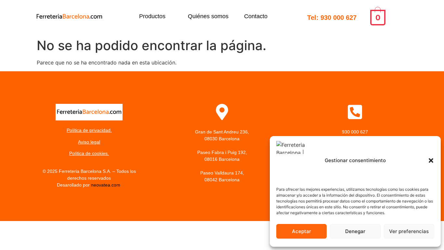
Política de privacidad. (89, 130)
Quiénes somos (208, 16)
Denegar (355, 231)
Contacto (256, 16)
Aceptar (301, 231)
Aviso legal (89, 142)
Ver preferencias (409, 231)
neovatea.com (106, 185)
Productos (152, 16)
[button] (431, 160)
